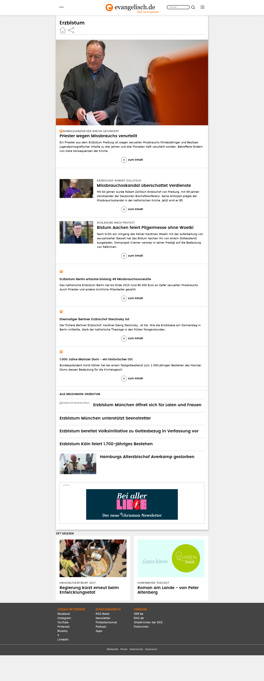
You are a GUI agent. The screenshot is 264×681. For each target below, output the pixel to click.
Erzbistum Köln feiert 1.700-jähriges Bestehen (106, 443)
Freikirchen (141, 626)
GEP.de (138, 613)
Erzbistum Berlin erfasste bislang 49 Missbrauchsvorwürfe (105, 279)
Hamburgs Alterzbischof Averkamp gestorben (147, 456)
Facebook (63, 613)
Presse (123, 648)
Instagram (64, 617)
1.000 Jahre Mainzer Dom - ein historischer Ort (96, 359)
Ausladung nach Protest (116, 222)
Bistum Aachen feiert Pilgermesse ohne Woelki (145, 228)
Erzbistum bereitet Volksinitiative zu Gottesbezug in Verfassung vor (129, 431)
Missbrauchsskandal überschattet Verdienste (144, 186)
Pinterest (63, 626)
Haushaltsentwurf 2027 (78, 582)
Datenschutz (136, 648)
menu (61, 7)
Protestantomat (106, 621)
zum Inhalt (135, 160)
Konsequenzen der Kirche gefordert (91, 131)
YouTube (62, 621)
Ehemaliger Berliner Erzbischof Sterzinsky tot (94, 319)
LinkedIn (63, 639)
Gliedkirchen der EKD (148, 621)
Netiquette (112, 648)
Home (63, 30)
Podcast (101, 626)
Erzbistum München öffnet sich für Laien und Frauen (114, 405)
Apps (99, 630)
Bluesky (62, 630)
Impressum (151, 648)
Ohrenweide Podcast (153, 582)
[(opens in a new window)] (132, 504)
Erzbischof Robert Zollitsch (119, 180)
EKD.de (139, 617)
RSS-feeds (102, 613)
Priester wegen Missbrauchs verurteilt (98, 136)
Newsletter (103, 617)
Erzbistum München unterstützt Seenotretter (105, 418)
